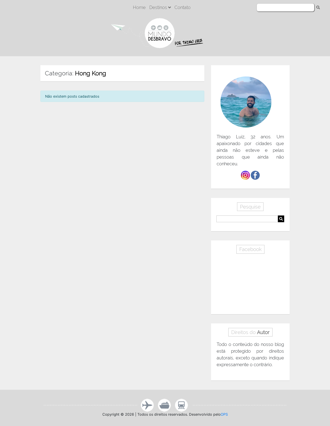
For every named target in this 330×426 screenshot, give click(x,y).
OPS (224, 414)
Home (139, 7)
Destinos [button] (158, 7)
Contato (182, 7)
